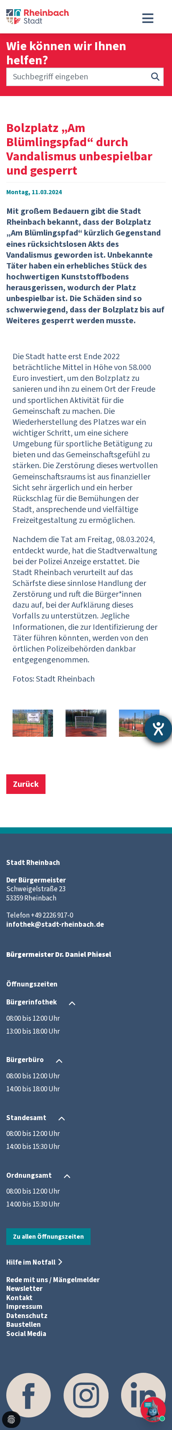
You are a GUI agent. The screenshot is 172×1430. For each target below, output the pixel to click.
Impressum (24, 1307)
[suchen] (155, 77)
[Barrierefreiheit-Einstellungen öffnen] (158, 729)
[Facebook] (28, 1395)
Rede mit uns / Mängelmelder (53, 1280)
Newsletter (24, 1289)
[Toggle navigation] (147, 18)
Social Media (26, 1334)
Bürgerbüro (25, 1060)
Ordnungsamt (29, 1176)
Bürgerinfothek (31, 1003)
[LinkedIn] (143, 1395)
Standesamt (26, 1118)
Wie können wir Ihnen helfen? (66, 53)
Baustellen (23, 1325)
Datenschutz (27, 1316)
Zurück (26, 784)
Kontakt (19, 1298)
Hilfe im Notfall (31, 1263)
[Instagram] (85, 1395)
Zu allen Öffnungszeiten (48, 1236)
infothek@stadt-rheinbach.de (55, 925)
